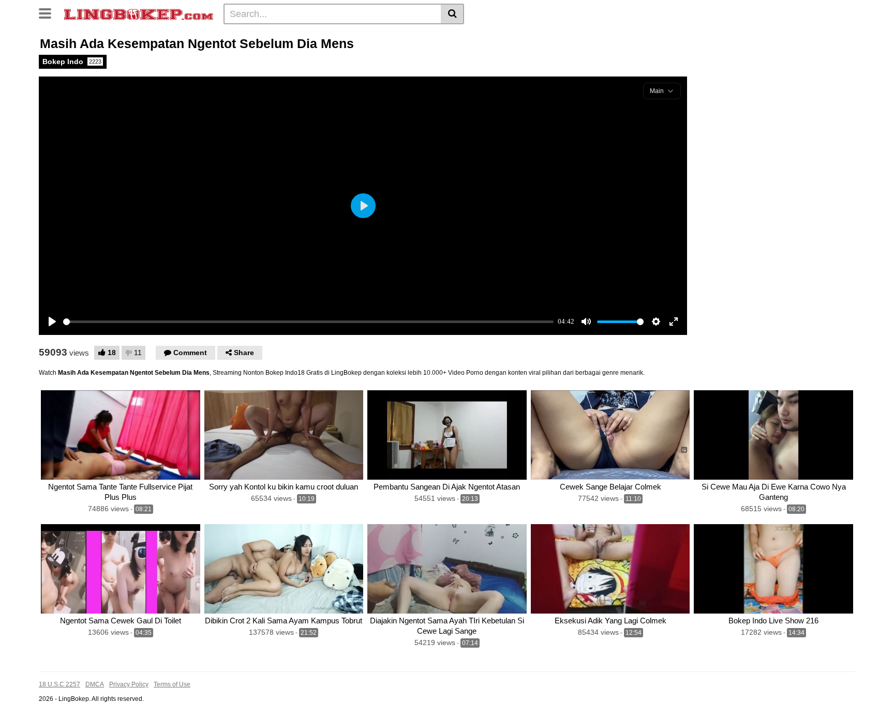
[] (452, 14)
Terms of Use (172, 684)
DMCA (94, 684)
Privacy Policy (128, 684)
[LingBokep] (138, 13)
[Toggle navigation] (49, 12)
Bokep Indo (71, 61)
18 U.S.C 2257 (59, 684)
